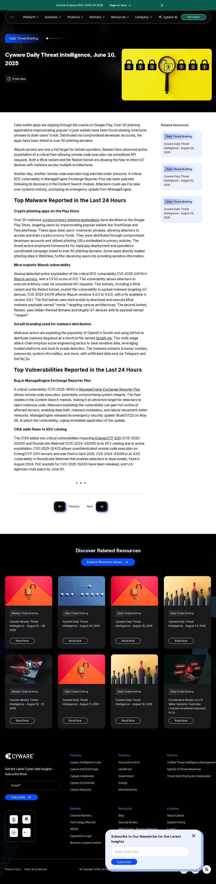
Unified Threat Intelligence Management (189, 762)
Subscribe (124, 862)
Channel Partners (81, 815)
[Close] (193, 835)
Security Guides (128, 822)
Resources (118, 17)
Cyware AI (170, 17)
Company (141, 17)
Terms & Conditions (35, 869)
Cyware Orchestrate (82, 783)
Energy (123, 783)
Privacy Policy (13, 869)
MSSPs (74, 829)
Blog (121, 815)
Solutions (51, 17)
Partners (95, 17)
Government (126, 776)
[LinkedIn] (195, 869)
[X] (206, 869)
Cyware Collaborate (82, 776)
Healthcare (125, 769)
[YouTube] (184, 869)
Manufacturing (128, 789)
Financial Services (129, 762)
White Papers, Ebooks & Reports (138, 829)
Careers (172, 829)
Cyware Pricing (176, 822)
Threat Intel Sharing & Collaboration (189, 776)
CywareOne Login (81, 836)
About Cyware (175, 815)
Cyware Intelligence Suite (85, 762)
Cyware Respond (80, 789)
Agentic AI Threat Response (184, 769)
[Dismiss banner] (162, 5)
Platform (29, 17)
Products (74, 17)
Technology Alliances (83, 822)
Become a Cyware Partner (85, 843)
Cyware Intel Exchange (84, 769)
